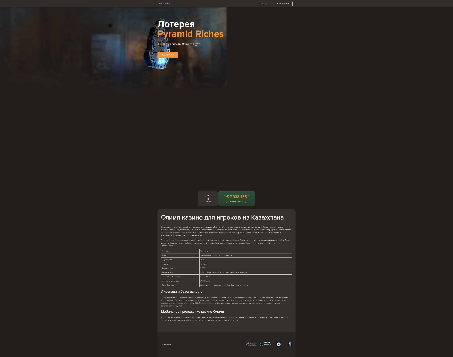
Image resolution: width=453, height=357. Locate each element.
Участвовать (168, 55)
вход (264, 4)
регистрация (283, 4)
